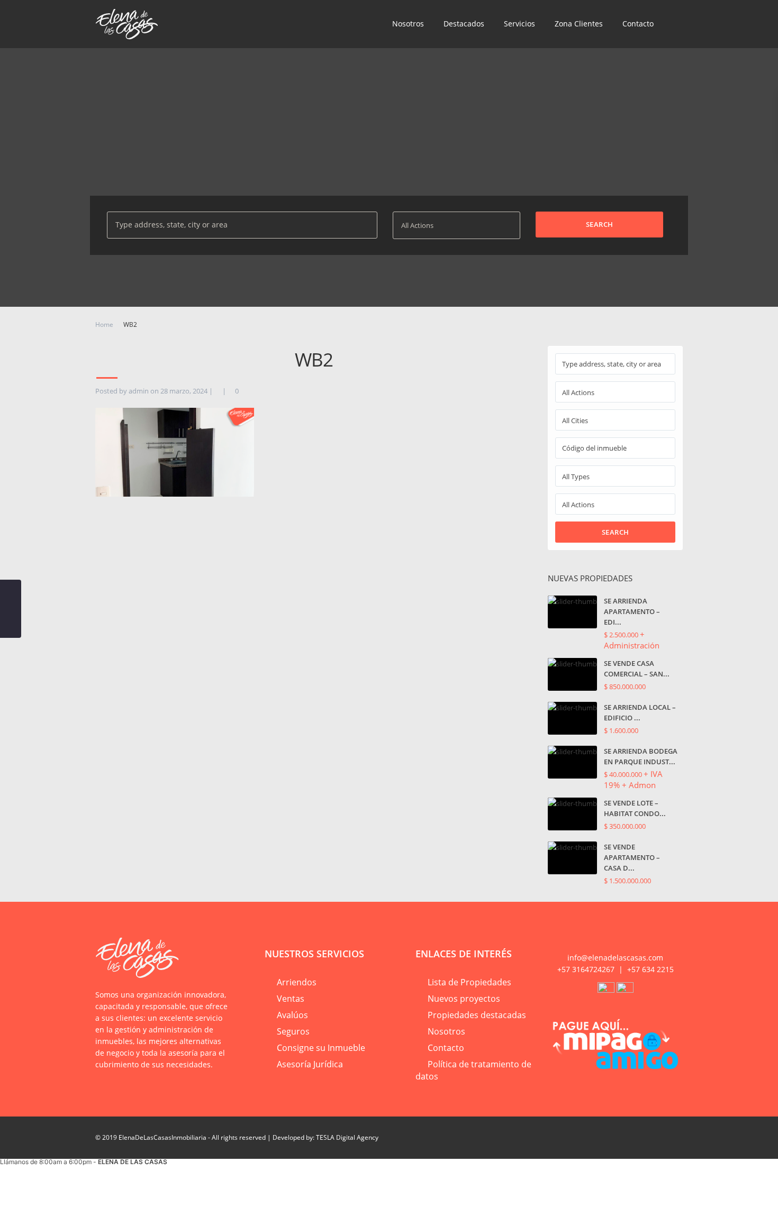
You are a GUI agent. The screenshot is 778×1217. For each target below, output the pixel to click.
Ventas (290, 998)
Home (104, 324)
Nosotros (408, 24)
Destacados (464, 24)
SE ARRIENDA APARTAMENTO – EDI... (632, 611)
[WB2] (174, 451)
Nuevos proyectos (464, 998)
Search (615, 532)
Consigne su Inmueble (321, 1048)
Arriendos (296, 982)
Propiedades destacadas (477, 1015)
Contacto (638, 24)
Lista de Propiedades (469, 982)
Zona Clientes (579, 24)
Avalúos (292, 1015)
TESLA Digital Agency (347, 1137)
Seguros (293, 1031)
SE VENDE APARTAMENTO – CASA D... (632, 857)
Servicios (519, 24)
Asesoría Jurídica (310, 1064)
